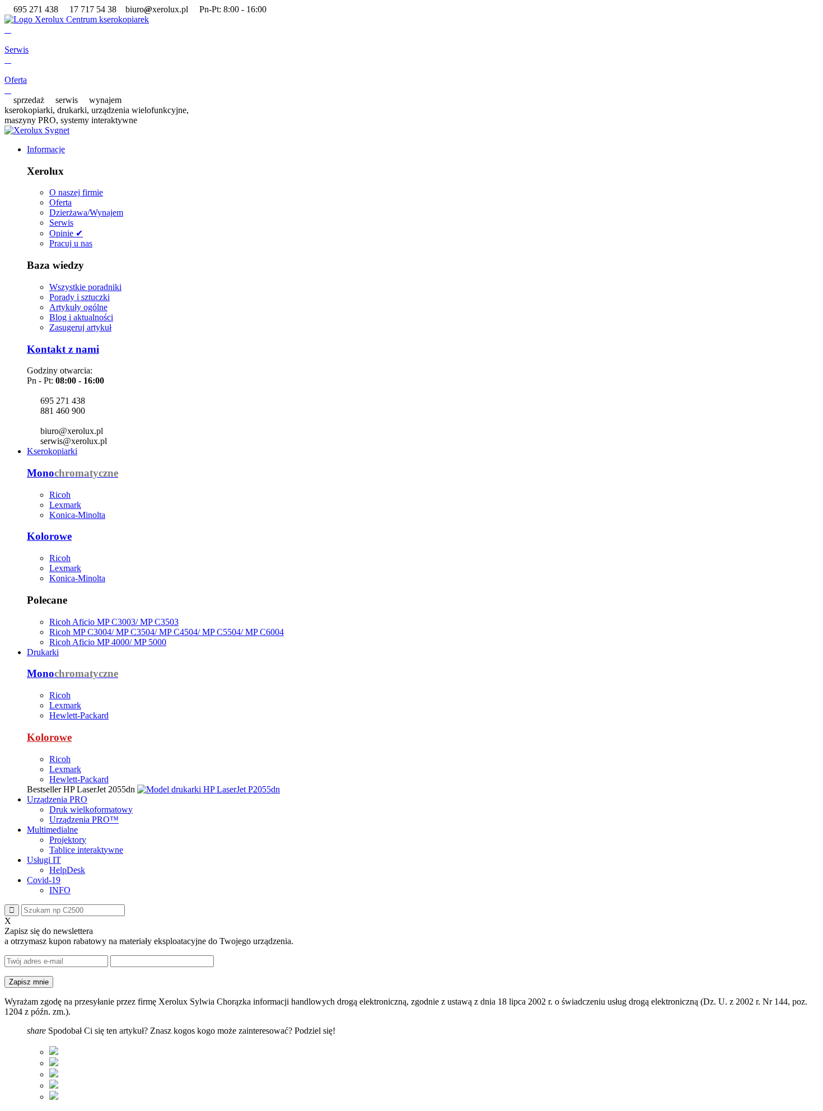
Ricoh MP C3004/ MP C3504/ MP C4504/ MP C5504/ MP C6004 (166, 632)
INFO (60, 890)
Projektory (67, 839)
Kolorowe (49, 536)
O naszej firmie (76, 192)
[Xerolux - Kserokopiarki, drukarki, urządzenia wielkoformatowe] (76, 19)
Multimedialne (52, 829)
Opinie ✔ (66, 233)
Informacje (46, 149)
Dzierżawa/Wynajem (86, 212)
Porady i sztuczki (79, 297)
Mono (72, 473)
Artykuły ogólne (78, 307)
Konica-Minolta (77, 515)
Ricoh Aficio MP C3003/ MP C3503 (114, 622)
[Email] (53, 1096)
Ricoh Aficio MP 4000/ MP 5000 (107, 642)
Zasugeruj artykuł (80, 327)
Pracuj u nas (70, 243)
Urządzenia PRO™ (84, 819)
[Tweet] (53, 1063)
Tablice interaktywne (86, 850)
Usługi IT (44, 860)
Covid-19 (43, 880)
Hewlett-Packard (79, 715)
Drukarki (43, 652)
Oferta (60, 202)
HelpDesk (67, 870)
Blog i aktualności (81, 317)
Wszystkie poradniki (85, 287)
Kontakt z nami (63, 349)
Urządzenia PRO (57, 799)
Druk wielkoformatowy (91, 809)
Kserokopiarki (52, 451)
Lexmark (65, 505)
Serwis (61, 222)
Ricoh (60, 495)
